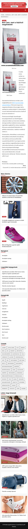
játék (3, 360)
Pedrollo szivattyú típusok (8, 286)
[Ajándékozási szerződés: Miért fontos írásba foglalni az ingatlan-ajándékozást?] (14, 404)
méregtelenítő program (7, 375)
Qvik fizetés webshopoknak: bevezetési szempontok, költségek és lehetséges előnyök (13, 277)
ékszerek (24, 388)
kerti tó (4, 363)
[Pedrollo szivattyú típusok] (14, 480)
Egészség (4, 511)
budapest (12, 350)
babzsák (23, 347)
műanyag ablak (18, 375)
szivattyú (15, 382)
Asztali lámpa (11, 347)
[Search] (25, 10)
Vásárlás (4, 20)
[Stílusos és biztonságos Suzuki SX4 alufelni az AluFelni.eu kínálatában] (14, 185)
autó (17, 347)
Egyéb (3, 300)
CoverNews (19, 524)
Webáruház (5, 462)
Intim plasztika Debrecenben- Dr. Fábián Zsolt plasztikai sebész (13, 289)
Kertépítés (4, 255)
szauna (15, 379)
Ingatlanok (5, 305)
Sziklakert (4, 261)
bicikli (3, 350)
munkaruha (19, 372)
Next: (14, 166)
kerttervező (19, 363)
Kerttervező (5, 338)
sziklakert (21, 379)
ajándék (4, 347)
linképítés (4, 372)
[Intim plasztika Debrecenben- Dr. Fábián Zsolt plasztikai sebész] (14, 504)
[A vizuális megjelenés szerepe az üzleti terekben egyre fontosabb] (14, 209)
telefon (13, 385)
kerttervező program (7, 366)
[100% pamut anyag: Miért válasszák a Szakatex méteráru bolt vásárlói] (14, 455)
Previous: (13, 162)
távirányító (4, 388)
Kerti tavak (5, 332)
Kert (3, 335)
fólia (23, 353)
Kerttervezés (5, 326)
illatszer (11, 357)
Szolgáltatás (5, 311)
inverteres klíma (19, 357)
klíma (14, 369)
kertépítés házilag (6, 369)
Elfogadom (14, 6)
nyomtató (4, 379)
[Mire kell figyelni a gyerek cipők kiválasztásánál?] (14, 234)
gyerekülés (4, 357)
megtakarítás (12, 372)
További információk (18, 4)
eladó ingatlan (15, 353)
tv (18, 385)
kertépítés (16, 366)
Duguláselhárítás (6, 353)
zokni (18, 388)
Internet (4, 308)
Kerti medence (5, 329)
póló (10, 379)
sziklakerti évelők (6, 382)
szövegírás (21, 382)
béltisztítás (19, 350)
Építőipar (4, 303)
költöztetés (20, 369)
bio (7, 350)
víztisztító (12, 388)
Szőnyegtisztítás (6, 385)
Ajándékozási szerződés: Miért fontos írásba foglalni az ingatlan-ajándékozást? (13, 272)
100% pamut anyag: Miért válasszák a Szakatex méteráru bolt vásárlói (14, 282)
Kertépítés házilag (6, 258)
